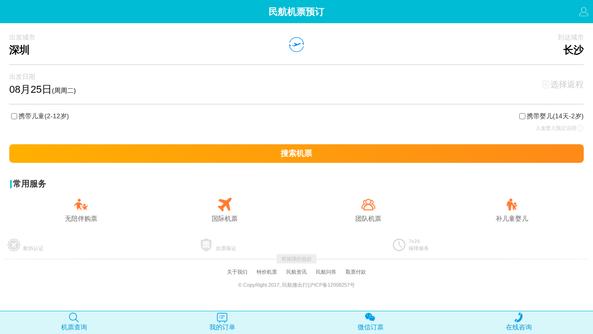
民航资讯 (296, 272)
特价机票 (267, 272)
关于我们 (237, 272)
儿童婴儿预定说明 (556, 128)
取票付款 (356, 272)
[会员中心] (583, 14)
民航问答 (326, 272)
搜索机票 (296, 153)
